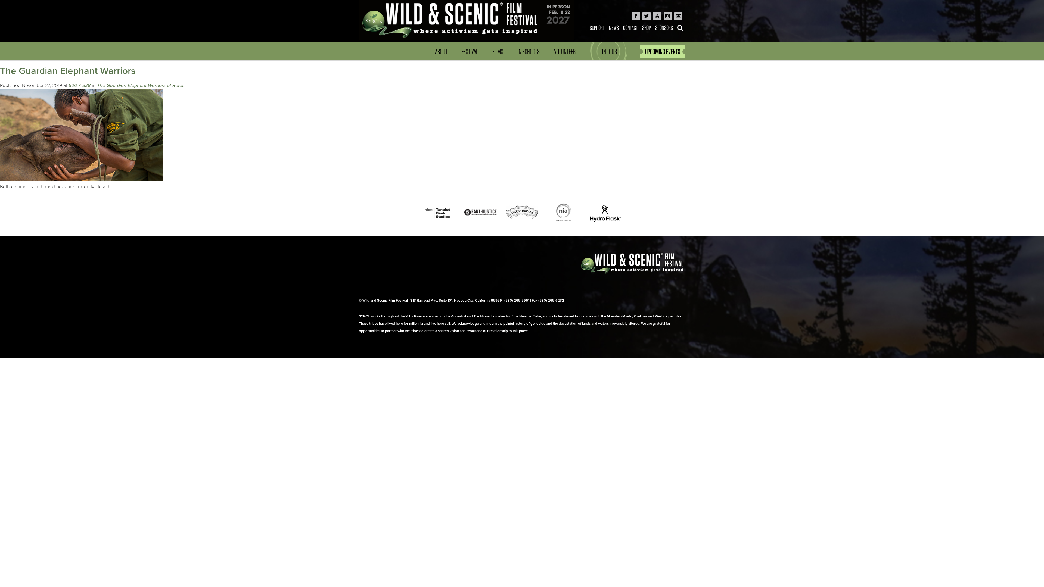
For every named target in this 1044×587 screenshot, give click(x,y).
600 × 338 (80, 85)
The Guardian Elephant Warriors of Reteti (141, 85)
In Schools (529, 51)
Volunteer (565, 51)
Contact (630, 27)
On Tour (609, 51)
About (441, 51)
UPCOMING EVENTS (662, 51)
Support (597, 27)
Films (497, 51)
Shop (646, 27)
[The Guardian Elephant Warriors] (81, 179)
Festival (470, 51)
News (614, 27)
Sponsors (664, 27)
